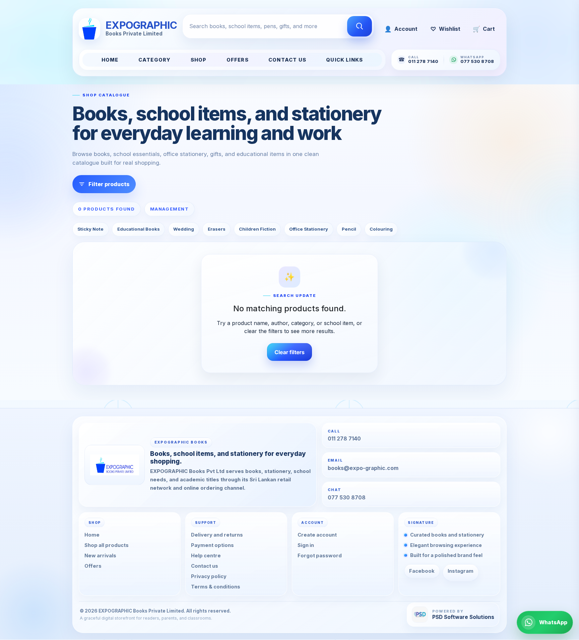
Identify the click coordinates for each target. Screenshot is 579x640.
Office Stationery (308, 229)
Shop (199, 60)
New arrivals (100, 556)
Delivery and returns (217, 535)
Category (154, 60)
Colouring (381, 229)
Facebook (422, 571)
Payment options (212, 546)
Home (110, 60)
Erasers (217, 229)
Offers (238, 60)
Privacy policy (209, 576)
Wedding (183, 229)
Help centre (206, 556)
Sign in (306, 546)
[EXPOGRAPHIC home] (114, 465)
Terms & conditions (215, 587)
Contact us (204, 566)
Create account (317, 535)
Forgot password (320, 556)
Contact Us (287, 60)
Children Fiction (257, 229)
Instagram (460, 571)
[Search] (359, 26)
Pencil (349, 229)
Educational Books (138, 229)
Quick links (344, 60)
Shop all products (106, 546)
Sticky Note (90, 229)
